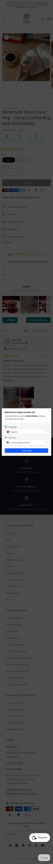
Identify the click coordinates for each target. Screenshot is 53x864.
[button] (26, 432)
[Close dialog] (49, 410)
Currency (12, 437)
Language (12, 427)
